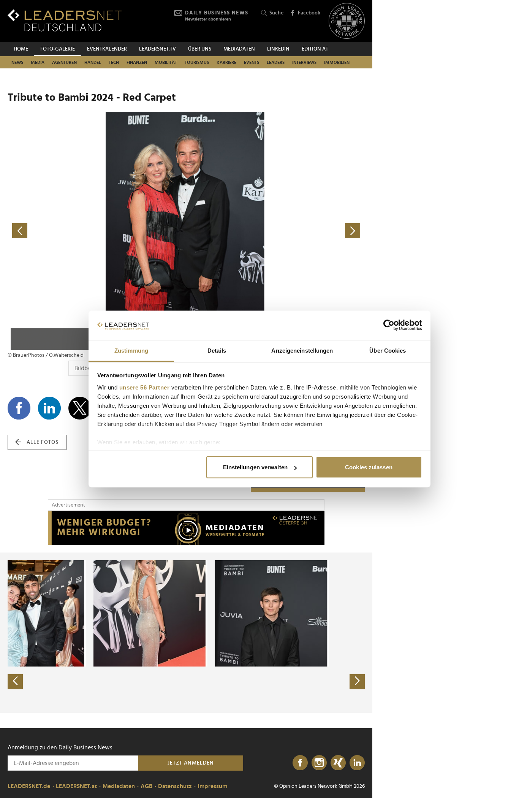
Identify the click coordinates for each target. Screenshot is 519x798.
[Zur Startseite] (65, 20)
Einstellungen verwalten (255, 467)
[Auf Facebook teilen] (19, 408)
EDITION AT (315, 49)
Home (21, 49)
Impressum (212, 786)
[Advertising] (186, 528)
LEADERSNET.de (29, 786)
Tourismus (197, 62)
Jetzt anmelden (191, 763)
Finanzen (137, 62)
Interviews (304, 62)
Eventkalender (107, 49)
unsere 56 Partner (144, 387)
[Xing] (338, 763)
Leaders (276, 62)
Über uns (199, 49)
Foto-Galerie (57, 49)
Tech (114, 62)
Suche (276, 13)
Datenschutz (175, 786)
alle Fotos (43, 442)
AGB (146, 786)
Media (37, 62)
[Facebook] (300, 763)
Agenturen (64, 62)
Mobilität (166, 62)
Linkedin (278, 49)
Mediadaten (239, 49)
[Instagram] (319, 763)
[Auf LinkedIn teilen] (49, 408)
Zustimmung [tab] (131, 350)
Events (251, 62)
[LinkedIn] (357, 763)
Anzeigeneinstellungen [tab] (302, 350)
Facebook (309, 13)
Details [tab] (216, 350)
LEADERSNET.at (76, 786)
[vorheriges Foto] (97, 231)
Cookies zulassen (368, 467)
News (17, 62)
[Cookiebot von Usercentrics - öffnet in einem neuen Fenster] (389, 325)
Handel (92, 62)
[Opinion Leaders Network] (347, 21)
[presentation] (15, 681)
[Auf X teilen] (79, 408)
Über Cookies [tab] (387, 350)
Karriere (226, 62)
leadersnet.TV (157, 49)
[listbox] (186, 632)
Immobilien (337, 62)
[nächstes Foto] (275, 231)
